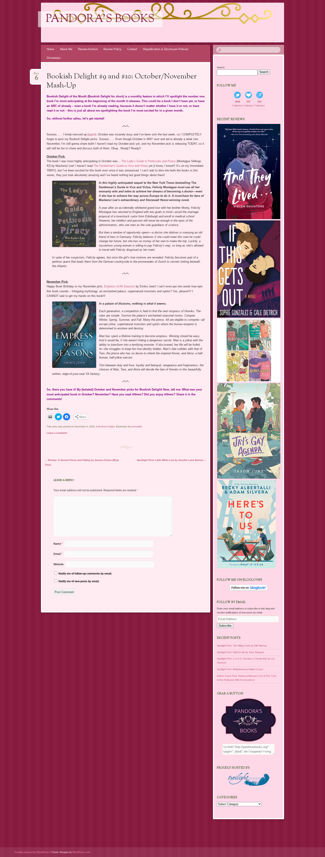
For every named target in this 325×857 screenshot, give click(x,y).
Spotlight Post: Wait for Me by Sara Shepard (240, 652)
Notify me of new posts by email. (79, 581)
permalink (137, 426)
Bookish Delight (106, 426)
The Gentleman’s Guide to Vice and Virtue (121, 165)
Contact (132, 49)
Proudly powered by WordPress (32, 852)
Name (58, 543)
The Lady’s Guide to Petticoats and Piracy (148, 161)
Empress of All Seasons (119, 286)
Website (59, 564)
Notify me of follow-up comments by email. (85, 573)
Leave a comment (57, 433)
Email (58, 554)
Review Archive (88, 49)
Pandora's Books (100, 19)
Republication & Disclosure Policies (166, 49)
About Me (66, 49)
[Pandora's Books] (171, 22)
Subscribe (225, 625)
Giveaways (54, 57)
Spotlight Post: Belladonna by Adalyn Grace (240, 669)
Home (50, 49)
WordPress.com (81, 852)
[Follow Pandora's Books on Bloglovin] (248, 590)
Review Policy (112, 49)
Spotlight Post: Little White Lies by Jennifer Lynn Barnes (171, 460)
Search (221, 67)
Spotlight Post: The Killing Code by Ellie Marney (242, 645)
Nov (36, 75)
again (91, 134)
